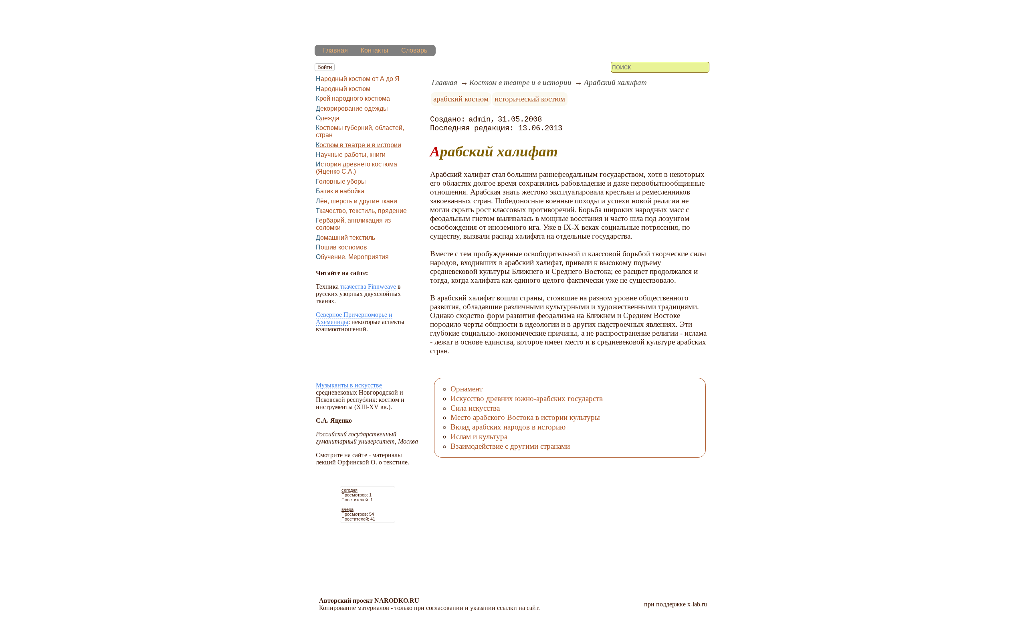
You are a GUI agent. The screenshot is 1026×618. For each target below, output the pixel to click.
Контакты (374, 50)
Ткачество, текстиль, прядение (361, 210)
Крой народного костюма (353, 98)
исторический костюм (530, 99)
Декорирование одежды (352, 108)
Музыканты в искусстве (349, 385)
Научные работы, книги (351, 154)
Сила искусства (475, 408)
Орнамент (466, 389)
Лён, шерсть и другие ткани (356, 201)
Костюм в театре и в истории (358, 145)
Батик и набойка (340, 191)
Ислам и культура (478, 436)
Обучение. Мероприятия (352, 256)
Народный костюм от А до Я (358, 78)
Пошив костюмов (341, 247)
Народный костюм (343, 88)
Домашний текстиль (345, 237)
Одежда (327, 118)
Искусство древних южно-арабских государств (526, 398)
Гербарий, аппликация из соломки (353, 224)
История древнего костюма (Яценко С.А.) (356, 168)
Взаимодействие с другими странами (510, 446)
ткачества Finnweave (368, 286)
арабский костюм (461, 99)
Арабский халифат (615, 82)
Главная (335, 50)
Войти (324, 67)
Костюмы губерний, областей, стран (360, 131)
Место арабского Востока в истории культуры (525, 417)
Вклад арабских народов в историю (508, 427)
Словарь (414, 50)
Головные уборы (341, 181)
